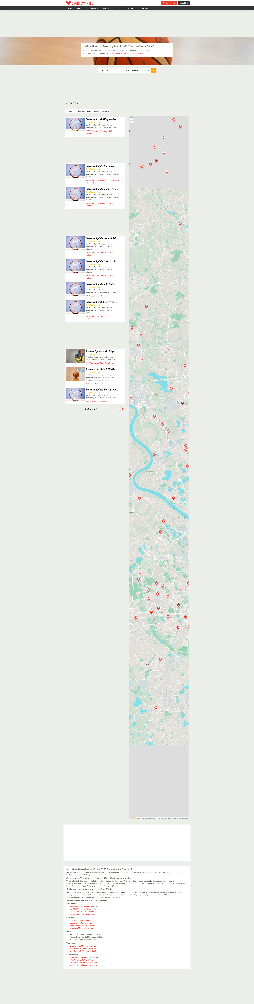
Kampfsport (107, 8)
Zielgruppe (81, 111)
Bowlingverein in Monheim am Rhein (84, 957)
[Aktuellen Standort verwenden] (149, 70)
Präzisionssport (130, 8)
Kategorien (96, 111)
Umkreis (69, 111)
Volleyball (119, 53)
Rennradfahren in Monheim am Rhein (84, 906)
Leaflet (139, 818)
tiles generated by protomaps (166, 818)
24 (95, 409)
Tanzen (117, 8)
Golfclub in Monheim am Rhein (81, 960)
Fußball (143, 53)
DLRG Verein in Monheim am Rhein (83, 951)
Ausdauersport (82, 8)
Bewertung (105, 111)
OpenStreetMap (184, 818)
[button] (154, 455)
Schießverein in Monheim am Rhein (83, 963)
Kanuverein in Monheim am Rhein (83, 946)
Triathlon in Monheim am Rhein (82, 911)
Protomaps (176, 818)
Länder (89, 111)
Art (75, 111)
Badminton (135, 53)
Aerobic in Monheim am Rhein (81, 928)
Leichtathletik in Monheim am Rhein (83, 909)
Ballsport (69, 8)
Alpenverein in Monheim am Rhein (83, 914)
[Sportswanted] (79, 3)
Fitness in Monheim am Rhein (81, 923)
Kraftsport (95, 8)
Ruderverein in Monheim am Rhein (83, 948)
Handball (126, 53)
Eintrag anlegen (169, 3)
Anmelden (184, 3)
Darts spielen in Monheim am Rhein (83, 965)
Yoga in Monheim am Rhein (80, 920)
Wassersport (144, 8)
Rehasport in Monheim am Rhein (82, 926)
